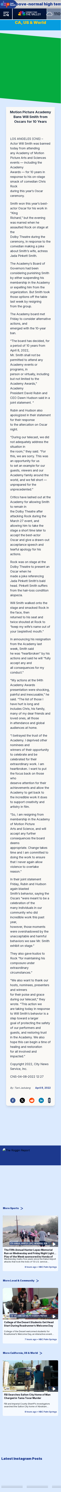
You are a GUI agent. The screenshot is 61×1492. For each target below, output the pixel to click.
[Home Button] (29, 13)
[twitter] (22, 1100)
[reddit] (31, 1100)
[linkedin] (41, 1100)
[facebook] (13, 1100)
